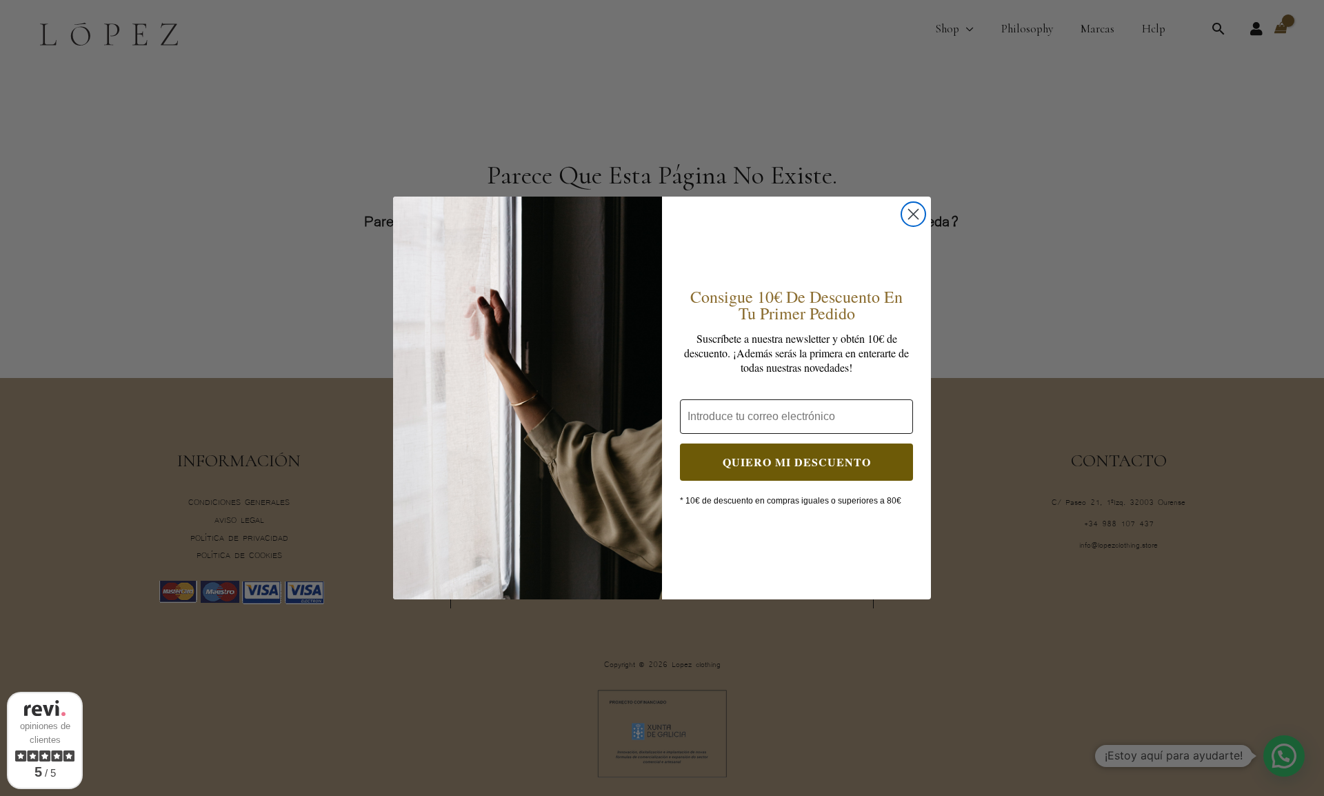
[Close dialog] (913, 214)
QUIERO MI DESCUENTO (797, 462)
